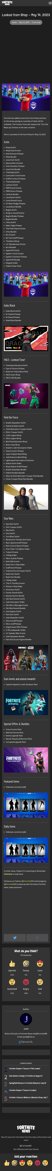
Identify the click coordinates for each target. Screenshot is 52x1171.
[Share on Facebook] (37, 938)
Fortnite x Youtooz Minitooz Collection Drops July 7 (28, 1097)
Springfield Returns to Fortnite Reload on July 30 (27, 1083)
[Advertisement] (26, 56)
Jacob (14, 22)
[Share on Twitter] (15, 938)
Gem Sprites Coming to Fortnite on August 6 (25, 1076)
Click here (8, 874)
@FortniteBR (27, 881)
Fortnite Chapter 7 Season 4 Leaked (22, 1090)
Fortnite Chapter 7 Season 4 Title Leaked (24, 1068)
